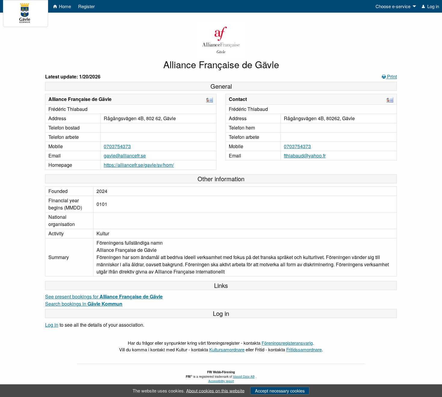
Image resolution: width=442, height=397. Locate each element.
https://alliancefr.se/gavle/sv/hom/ (139, 164)
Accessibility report (221, 381)
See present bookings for (104, 296)
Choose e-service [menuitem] (393, 6)
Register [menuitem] (86, 6)
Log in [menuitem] (432, 6)
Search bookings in (83, 303)
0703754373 (117, 146)
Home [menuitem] (64, 6)
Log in (51, 324)
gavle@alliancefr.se (125, 155)
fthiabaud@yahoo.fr (305, 155)
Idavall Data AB (244, 376)
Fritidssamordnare (304, 349)
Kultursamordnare (226, 349)
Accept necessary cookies (280, 390)
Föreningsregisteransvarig (287, 343)
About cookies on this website (215, 390)
